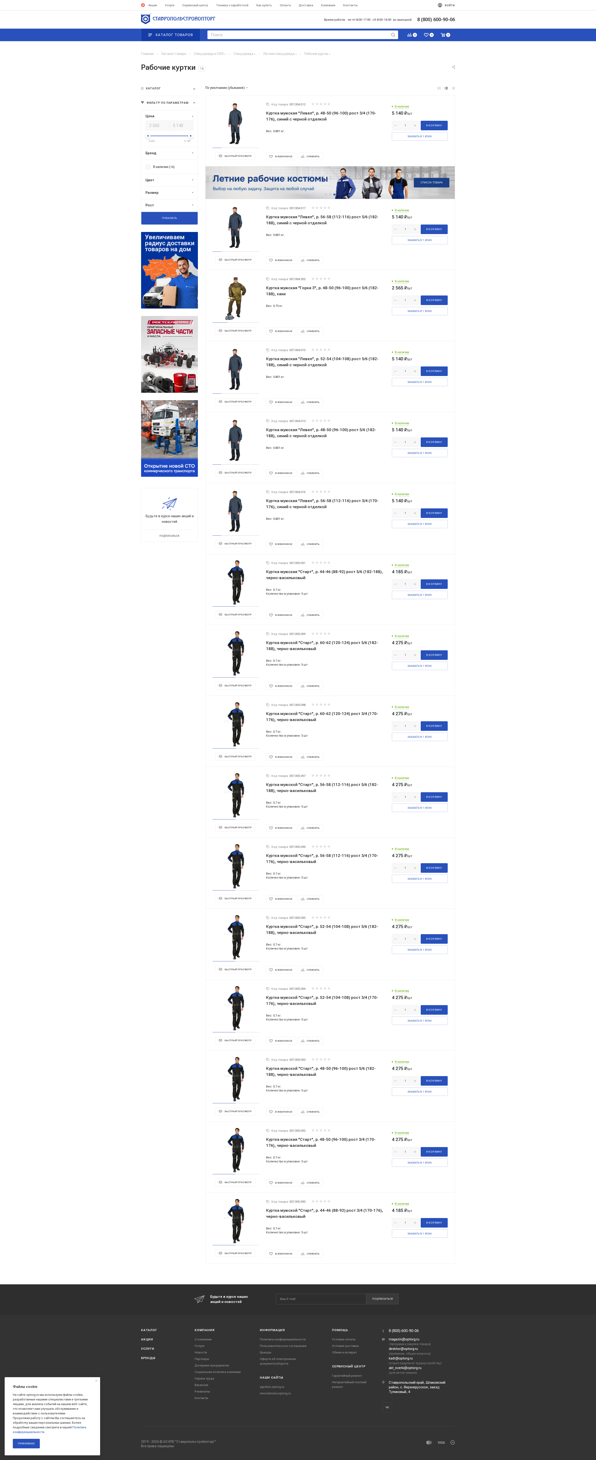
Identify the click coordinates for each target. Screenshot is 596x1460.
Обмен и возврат (344, 1352)
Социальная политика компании (218, 1372)
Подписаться (382, 1298)
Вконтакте (387, 1407)
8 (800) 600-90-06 (404, 1331)
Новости (201, 1352)
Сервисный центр (349, 1366)
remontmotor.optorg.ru (275, 1393)
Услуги (147, 1348)
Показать (169, 218)
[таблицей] (453, 88)
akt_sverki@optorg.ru (405, 1368)
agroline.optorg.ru (272, 1387)
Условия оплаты (344, 1339)
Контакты (201, 1398)
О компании (203, 1339)
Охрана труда (204, 1378)
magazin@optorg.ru (404, 1339)
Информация (272, 1330)
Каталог (149, 1330)
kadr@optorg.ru (401, 1358)
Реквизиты (202, 1391)
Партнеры (202, 1359)
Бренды (148, 1358)
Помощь (340, 1330)
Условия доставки (345, 1346)
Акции (147, 1339)
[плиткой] (439, 88)
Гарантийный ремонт (347, 1375)
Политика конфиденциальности (283, 1339)
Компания (204, 1330)
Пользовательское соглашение (283, 1346)
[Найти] (393, 34)
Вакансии (201, 1385)
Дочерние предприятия (212, 1365)
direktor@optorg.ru (403, 1349)
